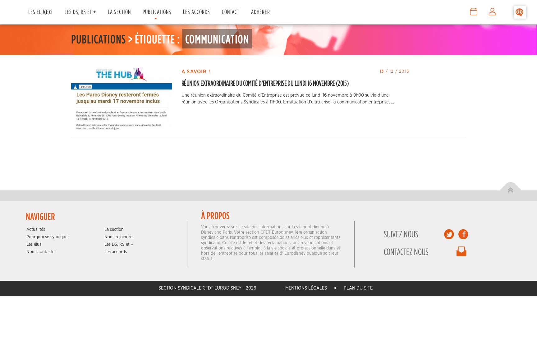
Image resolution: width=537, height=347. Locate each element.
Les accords (115, 252)
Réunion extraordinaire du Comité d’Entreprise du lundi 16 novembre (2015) (265, 83)
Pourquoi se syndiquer (47, 237)
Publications (157, 11)
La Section (119, 11)
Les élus (33, 244)
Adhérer (260, 11)
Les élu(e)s (40, 11)
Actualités (35, 229)
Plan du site (358, 288)
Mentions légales (306, 288)
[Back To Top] (511, 191)
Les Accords (196, 11)
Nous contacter (41, 252)
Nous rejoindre (118, 237)
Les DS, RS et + (80, 11)
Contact (230, 11)
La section (114, 229)
